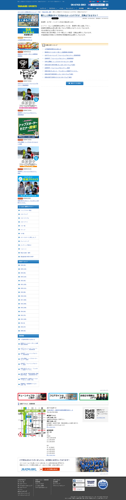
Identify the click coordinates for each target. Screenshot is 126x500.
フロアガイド (53, 8)
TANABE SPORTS (27, 6)
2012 (23, 319)
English (93, 1)
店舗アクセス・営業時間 (101, 8)
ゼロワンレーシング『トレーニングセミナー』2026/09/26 (62, 55)
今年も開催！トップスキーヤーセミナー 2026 (59, 61)
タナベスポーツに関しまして (28, 237)
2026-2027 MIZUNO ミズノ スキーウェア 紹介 (59, 74)
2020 (23, 288)
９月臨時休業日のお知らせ (53, 49)
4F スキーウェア (22, 487)
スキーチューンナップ (24, 493)
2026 (23, 265)
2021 (23, 284)
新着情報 (37, 481)
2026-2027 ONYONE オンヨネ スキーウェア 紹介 (60, 65)
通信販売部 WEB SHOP (27, 256)
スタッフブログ (39, 483)
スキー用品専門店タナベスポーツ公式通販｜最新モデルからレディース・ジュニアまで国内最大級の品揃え (90, 8)
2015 (23, 307)
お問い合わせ (96, 5)
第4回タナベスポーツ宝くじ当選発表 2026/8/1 (59, 52)
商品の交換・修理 (25, 252)
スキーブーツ (24, 222)
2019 (23, 292)
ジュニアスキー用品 (26, 210)
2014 (23, 311)
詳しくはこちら (51, 427)
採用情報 (81, 8)
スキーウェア (24, 214)
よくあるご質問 (39, 485)
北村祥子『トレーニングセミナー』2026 (57, 68)
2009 (23, 330)
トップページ (43, 8)
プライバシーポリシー (59, 485)
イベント (61, 8)
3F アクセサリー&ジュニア (25, 485)
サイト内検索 (107, 5)
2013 (23, 315)
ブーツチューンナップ (24, 495)
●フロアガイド (22, 480)
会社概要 (55, 481)
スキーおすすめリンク (41, 487)
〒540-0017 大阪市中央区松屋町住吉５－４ (60, 410)
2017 (23, 300)
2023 (23, 276)
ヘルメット (24, 249)
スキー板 (23, 225)
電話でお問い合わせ (77, 4)
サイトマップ (56, 483)
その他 (22, 233)
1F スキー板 (21, 481)
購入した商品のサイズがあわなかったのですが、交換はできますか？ (69, 15)
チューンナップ (25, 241)
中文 (100, 1)
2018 (23, 296)
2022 (23, 280)
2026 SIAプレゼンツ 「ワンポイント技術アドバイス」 (61, 71)
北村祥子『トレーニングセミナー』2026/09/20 (59, 58)
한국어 (107, 1)
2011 (23, 323)
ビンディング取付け (26, 245)
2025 (23, 269)
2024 (23, 273)
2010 (23, 327)
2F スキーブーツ (22, 483)
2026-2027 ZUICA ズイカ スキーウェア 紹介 (58, 77)
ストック (23, 229)
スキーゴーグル (25, 218)
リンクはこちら (101, 417)
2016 (23, 303)
